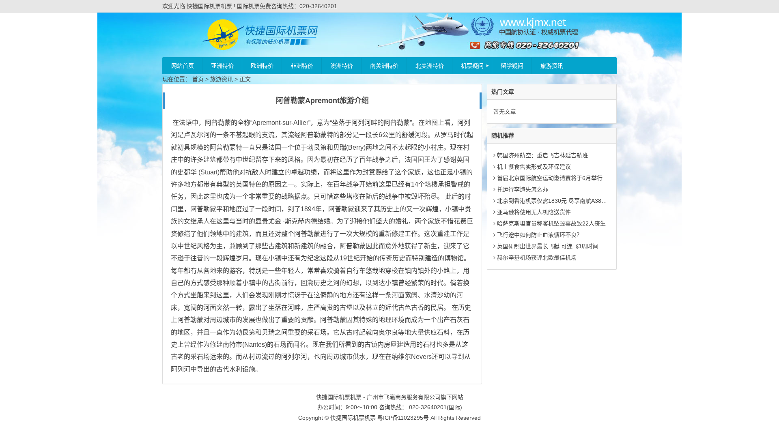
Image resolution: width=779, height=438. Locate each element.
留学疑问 (512, 65)
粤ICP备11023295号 (403, 417)
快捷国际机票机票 (353, 417)
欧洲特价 (262, 65)
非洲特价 (302, 65)
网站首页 (182, 65)
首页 (198, 79)
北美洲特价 (429, 65)
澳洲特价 (341, 65)
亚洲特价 (222, 65)
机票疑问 (472, 65)
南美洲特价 (384, 65)
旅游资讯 (551, 65)
